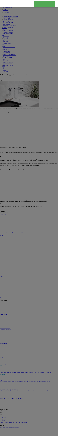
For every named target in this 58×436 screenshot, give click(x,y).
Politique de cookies (6, 2)
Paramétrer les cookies (44, 1)
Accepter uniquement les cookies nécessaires (44, 3)
